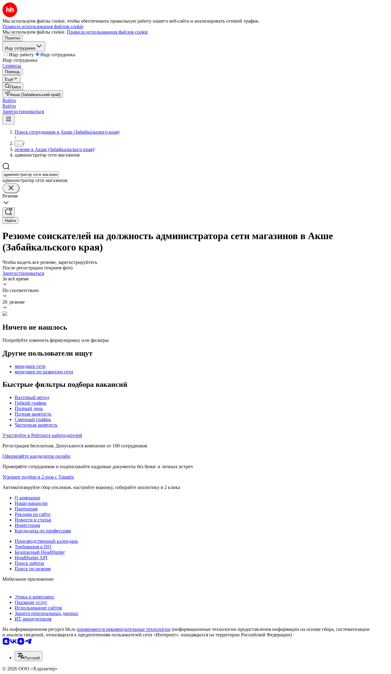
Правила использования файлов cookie (107, 32)
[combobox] (30, 174)
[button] (9, 100)
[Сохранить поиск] (8, 212)
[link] (12, 86)
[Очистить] (11, 188)
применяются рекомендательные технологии (123, 629)
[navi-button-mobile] (8, 119)
